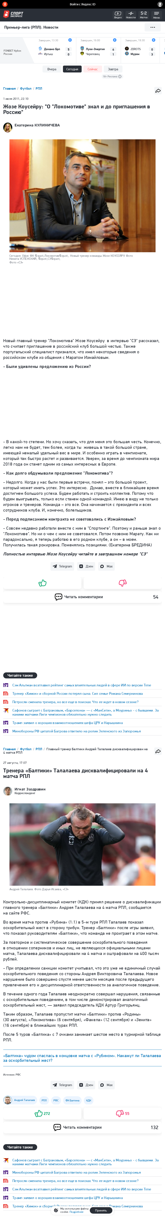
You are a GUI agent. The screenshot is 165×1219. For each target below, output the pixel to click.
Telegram (65, 566)
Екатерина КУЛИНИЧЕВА (37, 125)
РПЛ (39, 88)
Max (110, 566)
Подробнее (76, 1211)
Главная (10, 88)
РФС (18, 1074)
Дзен (89, 566)
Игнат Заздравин (30, 789)
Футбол (26, 88)
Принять (101, 1210)
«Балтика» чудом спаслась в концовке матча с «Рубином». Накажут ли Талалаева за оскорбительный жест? (82, 1058)
